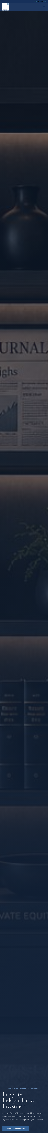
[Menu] (44, 7)
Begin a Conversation (15, 1129)
